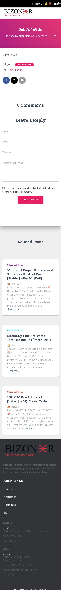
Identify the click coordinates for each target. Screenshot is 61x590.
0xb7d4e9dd (15, 70)
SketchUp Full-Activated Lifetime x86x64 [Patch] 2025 (29, 338)
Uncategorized (24, 64)
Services (9, 489)
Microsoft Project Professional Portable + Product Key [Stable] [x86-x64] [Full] (30, 274)
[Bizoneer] (19, 13)
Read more (13, 309)
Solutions (10, 497)
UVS (6, 513)
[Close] (58, 2)
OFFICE (6, 528)
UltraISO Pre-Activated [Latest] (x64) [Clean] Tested (28, 399)
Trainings (10, 505)
